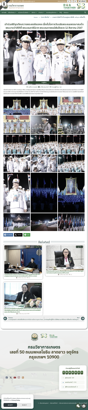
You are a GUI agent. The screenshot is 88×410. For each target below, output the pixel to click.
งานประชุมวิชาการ (51, 12)
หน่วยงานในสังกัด (23, 12)
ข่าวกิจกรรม (38, 284)
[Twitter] (11, 377)
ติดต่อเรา (66, 12)
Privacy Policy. (16, 400)
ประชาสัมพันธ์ (45, 17)
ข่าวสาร (41, 12)
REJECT (24, 405)
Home (36, 17)
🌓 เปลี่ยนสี (82, 1)
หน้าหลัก (4, 12)
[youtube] (15, 377)
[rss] (23, 377)
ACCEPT (10, 405)
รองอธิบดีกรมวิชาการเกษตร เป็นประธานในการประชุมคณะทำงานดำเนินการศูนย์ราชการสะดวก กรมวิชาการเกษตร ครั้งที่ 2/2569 (64, 272)
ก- (68, 1)
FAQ (60, 12)
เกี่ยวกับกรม (11, 12)
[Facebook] (7, 377)
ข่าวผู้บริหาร (44, 82)
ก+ (75, 1)
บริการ (33, 12)
